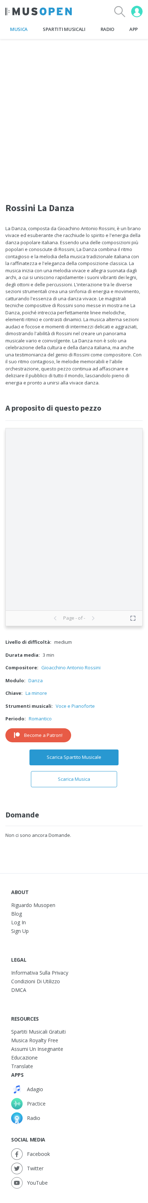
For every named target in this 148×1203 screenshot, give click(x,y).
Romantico (40, 718)
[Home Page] (38, 11)
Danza (35, 680)
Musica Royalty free (34, 1040)
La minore (36, 693)
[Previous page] (55, 618)
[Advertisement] (74, 113)
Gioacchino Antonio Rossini (71, 667)
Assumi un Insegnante (37, 1048)
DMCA (18, 989)
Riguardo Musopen (33, 905)
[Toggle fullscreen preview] (133, 618)
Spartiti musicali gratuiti (38, 1031)
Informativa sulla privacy (39, 972)
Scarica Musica (74, 779)
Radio (107, 29)
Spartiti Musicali (64, 29)
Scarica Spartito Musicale (74, 757)
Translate (22, 1066)
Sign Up (20, 931)
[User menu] (137, 11)
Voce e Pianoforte (75, 706)
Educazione (24, 1057)
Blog (16, 913)
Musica (19, 29)
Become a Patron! (43, 735)
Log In (18, 922)
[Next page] (93, 618)
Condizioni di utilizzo (35, 981)
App (133, 29)
